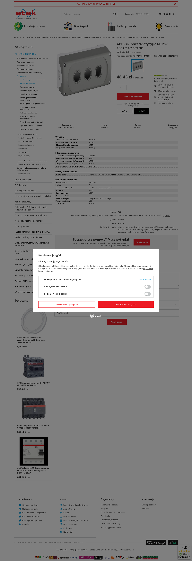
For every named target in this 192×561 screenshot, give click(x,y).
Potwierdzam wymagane (67, 304)
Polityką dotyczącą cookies (101, 266)
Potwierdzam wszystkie (126, 304)
